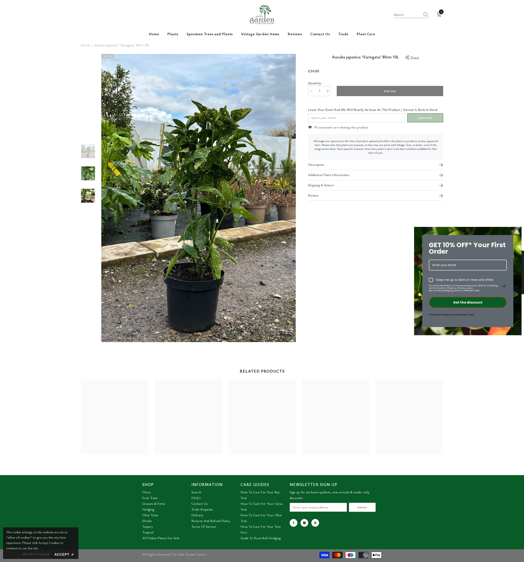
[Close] (517, 232)
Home (85, 45)
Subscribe (425, 118)
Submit (362, 507)
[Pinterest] (315, 523)
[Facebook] (293, 523)
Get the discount (467, 302)
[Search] (411, 14)
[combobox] (407, 14)
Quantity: (315, 83)
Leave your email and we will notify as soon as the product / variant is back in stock (373, 110)
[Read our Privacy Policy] (504, 286)
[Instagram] (304, 523)
